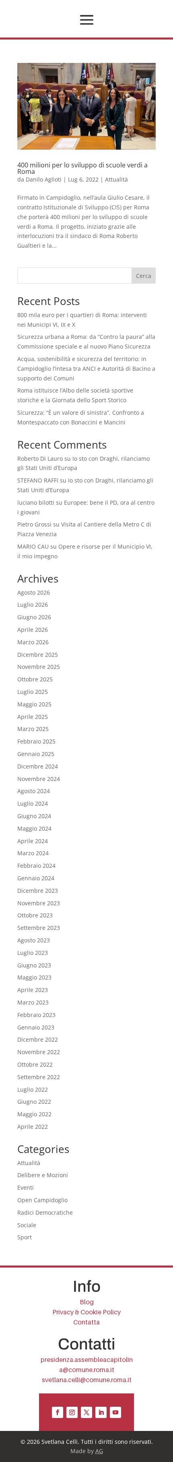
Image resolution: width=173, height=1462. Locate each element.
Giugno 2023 (34, 965)
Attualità (116, 179)
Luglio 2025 (32, 691)
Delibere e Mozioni (42, 1175)
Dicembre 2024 (37, 766)
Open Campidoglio (42, 1200)
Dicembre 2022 (37, 1039)
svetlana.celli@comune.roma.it (87, 1380)
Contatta (86, 1322)
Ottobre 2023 (35, 915)
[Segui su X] (86, 1412)
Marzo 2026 (33, 642)
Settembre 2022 (38, 1077)
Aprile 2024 (32, 841)
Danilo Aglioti (44, 179)
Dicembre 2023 (37, 890)
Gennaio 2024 (35, 878)
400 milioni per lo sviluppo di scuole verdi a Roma (82, 168)
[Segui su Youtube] (115, 1412)
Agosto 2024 (33, 791)
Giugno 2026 (34, 617)
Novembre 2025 (38, 666)
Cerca (143, 276)
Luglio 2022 (32, 1089)
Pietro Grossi (34, 524)
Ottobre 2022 (35, 1064)
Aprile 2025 (32, 717)
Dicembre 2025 (37, 654)
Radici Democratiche (45, 1212)
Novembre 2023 (38, 903)
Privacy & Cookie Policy (86, 1312)
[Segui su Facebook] (57, 1412)
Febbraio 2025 (36, 741)
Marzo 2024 (33, 853)
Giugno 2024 (34, 816)
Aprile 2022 (32, 1126)
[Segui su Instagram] (72, 1412)
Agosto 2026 (33, 592)
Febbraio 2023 (36, 1015)
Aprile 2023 (32, 990)
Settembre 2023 (38, 928)
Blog (87, 1302)
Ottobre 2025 (35, 679)
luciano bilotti (35, 502)
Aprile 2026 (32, 629)
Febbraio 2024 (36, 865)
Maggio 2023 (34, 977)
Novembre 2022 (38, 1052)
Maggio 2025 (34, 704)
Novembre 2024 (38, 779)
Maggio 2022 (34, 1114)
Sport (24, 1237)
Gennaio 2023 (35, 1027)
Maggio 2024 (34, 828)
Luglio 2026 (32, 604)
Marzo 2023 (33, 1002)
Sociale (26, 1225)
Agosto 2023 (33, 940)
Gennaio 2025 (35, 754)
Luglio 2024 (32, 803)
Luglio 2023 (32, 953)
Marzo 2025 (33, 729)
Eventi (25, 1187)
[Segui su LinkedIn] (101, 1412)
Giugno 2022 (34, 1101)
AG (99, 1451)
